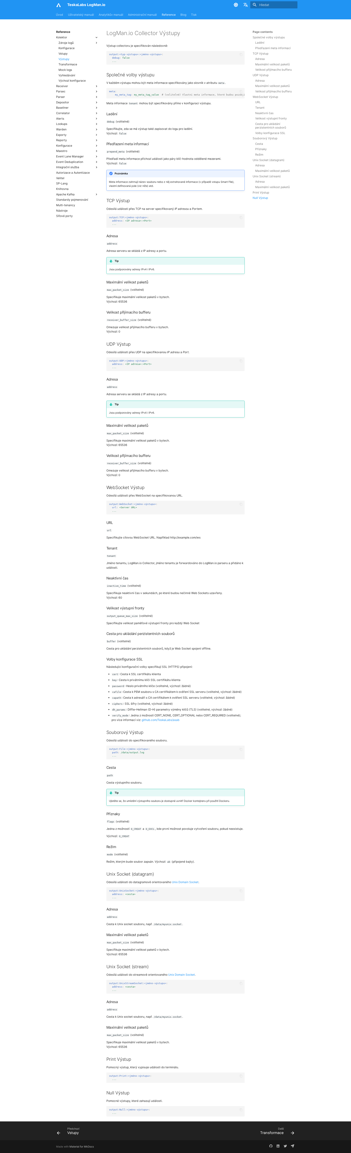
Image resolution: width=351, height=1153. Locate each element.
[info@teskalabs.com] (292, 1146)
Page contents (263, 32)
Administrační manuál (142, 14)
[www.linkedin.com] (278, 1146)
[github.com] (271, 1146)
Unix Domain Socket (185, 882)
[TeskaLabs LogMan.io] (58, 5)
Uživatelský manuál (81, 14)
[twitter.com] (285, 1146)
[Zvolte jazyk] (245, 5)
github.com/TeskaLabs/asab (161, 720)
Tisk (194, 14)
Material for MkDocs (81, 1146)
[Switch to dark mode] (236, 5)
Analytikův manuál (111, 14)
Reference (169, 14)
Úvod (59, 14)
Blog (183, 14)
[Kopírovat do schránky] (241, 54)
